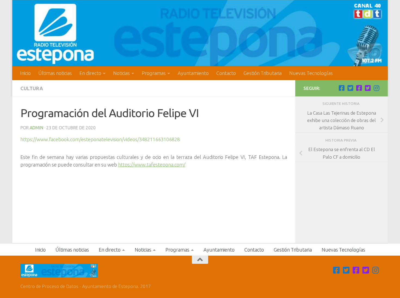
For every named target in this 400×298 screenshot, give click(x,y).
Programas (154, 73)
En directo (90, 73)
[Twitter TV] (350, 88)
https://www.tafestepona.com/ (151, 164)
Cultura (31, 88)
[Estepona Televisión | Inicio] (200, 33)
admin (36, 127)
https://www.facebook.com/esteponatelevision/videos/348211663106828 (100, 139)
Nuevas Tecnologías (311, 73)
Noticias (121, 73)
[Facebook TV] (341, 88)
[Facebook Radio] (359, 88)
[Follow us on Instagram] (376, 88)
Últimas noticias (55, 73)
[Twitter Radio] (367, 88)
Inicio (25, 73)
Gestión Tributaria (263, 73)
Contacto (226, 73)
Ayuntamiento (193, 73)
